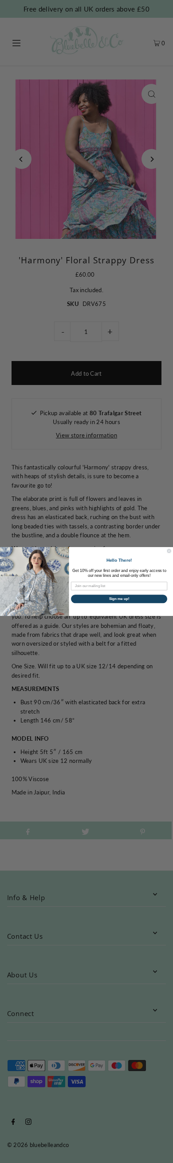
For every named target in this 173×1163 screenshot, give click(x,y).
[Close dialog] (169, 551)
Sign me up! (119, 599)
